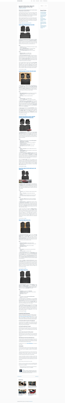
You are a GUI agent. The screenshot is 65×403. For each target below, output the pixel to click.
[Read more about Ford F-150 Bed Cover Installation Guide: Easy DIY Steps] (32, 391)
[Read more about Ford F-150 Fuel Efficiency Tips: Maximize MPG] (22, 391)
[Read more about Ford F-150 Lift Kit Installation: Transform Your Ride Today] (22, 383)
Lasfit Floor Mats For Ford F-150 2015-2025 (27, 71)
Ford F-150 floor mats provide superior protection (25, 316)
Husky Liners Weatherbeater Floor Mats (26, 24)
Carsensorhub (30, 401)
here (25, 69)
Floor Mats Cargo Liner (23, 269)
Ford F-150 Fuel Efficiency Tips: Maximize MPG (22, 394)
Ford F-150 (19, 395)
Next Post (37, 376)
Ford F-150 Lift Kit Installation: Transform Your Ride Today (22, 386)
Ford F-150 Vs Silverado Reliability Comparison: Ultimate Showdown (32, 386)
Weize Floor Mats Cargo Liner (24, 220)
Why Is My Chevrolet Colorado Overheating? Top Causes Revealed (43, 13)
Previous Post (19, 376)
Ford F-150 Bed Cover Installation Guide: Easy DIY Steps (32, 394)
